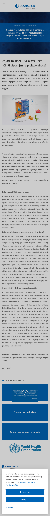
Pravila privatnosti (27, 482)
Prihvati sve (25, 492)
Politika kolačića (12, 485)
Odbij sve (25, 499)
